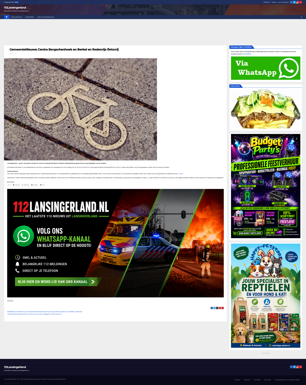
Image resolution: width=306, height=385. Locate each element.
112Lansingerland (15, 7)
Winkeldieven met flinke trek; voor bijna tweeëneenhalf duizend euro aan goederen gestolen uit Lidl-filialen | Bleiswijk (44, 311)
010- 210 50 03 (246, 54)
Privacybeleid (257, 379)
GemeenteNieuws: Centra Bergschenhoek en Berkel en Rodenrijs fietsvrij (64, 49)
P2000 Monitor (266, 2)
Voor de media (267, 379)
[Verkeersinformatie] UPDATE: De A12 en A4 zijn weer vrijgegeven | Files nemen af (34, 314)
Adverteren (274, 2)
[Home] (6, 17)
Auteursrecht (247, 379)
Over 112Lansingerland (283, 2)
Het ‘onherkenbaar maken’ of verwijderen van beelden (287, 379)
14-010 (180, 174)
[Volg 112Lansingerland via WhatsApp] (115, 243)
